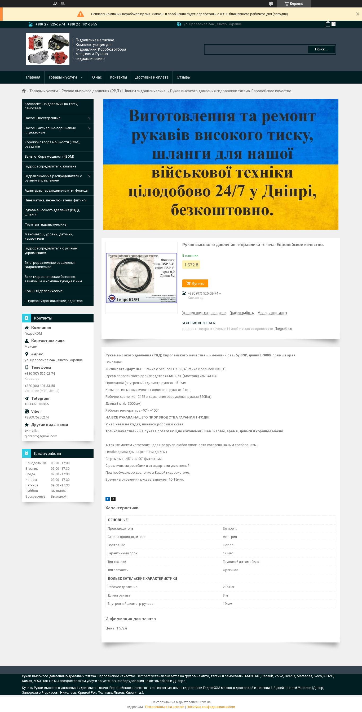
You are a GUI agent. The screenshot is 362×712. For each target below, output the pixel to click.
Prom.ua (204, 702)
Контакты (118, 77)
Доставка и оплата (152, 77)
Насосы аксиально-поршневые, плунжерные (51, 130)
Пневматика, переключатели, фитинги (56, 200)
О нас (97, 77)
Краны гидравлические (44, 291)
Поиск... (321, 49)
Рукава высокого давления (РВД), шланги (52, 212)
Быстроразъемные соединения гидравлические (50, 265)
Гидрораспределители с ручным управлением (51, 250)
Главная (33, 77)
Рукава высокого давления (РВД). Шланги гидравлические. (114, 91)
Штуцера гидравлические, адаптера (54, 301)
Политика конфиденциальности (211, 707)
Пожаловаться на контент (164, 707)
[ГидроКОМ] (47, 49)
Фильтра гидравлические (45, 224)
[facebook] (107, 500)
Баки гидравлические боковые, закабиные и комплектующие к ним (53, 279)
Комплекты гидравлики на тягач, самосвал (51, 106)
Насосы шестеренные (42, 118)
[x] (113, 500)
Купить (198, 283)
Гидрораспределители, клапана (50, 166)
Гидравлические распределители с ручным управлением (53, 178)
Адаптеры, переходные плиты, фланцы (56, 190)
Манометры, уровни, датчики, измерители (49, 236)
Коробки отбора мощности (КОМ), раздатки (52, 144)
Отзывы (184, 77)
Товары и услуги (62, 77)
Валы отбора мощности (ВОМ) (49, 156)
